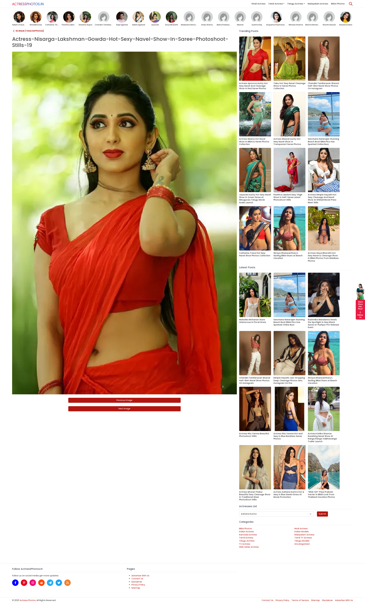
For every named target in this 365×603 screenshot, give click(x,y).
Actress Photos (28, 600)
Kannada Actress (248, 534)
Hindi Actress (258, 3)
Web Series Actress (249, 547)
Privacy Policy (138, 584)
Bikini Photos (338, 3)
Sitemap (135, 587)
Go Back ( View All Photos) (30, 30)
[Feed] (67, 582)
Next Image (124, 408)
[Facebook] (15, 582)
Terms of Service (300, 600)
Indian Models (301, 531)
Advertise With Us (140, 575)
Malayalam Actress (318, 3)
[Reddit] (41, 582)
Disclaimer (136, 581)
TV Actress (244, 544)
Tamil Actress (275, 3)
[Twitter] (59, 582)
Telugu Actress (295, 3)
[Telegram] (50, 582)
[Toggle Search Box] (351, 4)
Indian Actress (246, 531)
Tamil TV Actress (303, 537)
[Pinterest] (24, 582)
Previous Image (124, 400)
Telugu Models (301, 540)
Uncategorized (302, 544)
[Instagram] (33, 582)
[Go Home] (27, 4)
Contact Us (137, 578)
